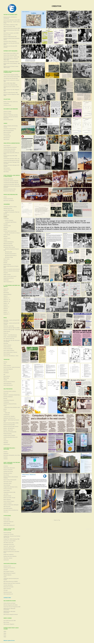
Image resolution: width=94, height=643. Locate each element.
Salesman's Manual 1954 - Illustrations (12, 329)
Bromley (5, 398)
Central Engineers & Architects (10, 147)
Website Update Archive (9, 640)
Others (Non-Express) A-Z (9, 525)
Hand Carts (6, 371)
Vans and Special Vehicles (9, 381)
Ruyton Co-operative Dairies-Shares (11, 271)
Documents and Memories (11, 109)
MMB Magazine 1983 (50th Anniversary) (9, 612)
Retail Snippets (7, 354)
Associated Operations (10, 563)
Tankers (5, 379)
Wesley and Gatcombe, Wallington (11, 504)
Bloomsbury (6, 292)
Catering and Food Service (9, 567)
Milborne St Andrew (8, 243)
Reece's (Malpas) (7, 499)
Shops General (7, 331)
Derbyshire (6, 453)
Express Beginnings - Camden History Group (12, 22)
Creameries (7, 204)
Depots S (6, 310)
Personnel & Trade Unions (9, 190)
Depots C (6, 296)
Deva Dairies (6, 475)
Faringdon (6, 224)
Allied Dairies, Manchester (9, 468)
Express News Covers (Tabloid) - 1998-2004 (12, 64)
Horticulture (6, 560)
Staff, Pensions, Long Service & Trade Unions (12, 176)
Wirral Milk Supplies (8, 508)
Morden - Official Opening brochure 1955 (11, 420)
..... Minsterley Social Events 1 (10, 253)
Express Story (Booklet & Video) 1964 (12, 20)
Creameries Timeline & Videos (10, 206)
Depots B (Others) (7, 294)
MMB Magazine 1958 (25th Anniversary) (9, 609)
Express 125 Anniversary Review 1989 (12, 28)
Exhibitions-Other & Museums (10, 41)
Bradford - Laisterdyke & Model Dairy (12, 395)
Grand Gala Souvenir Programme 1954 (12, 606)
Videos (5, 123)
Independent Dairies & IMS (9, 492)
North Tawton (7, 259)
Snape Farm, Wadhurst (8, 554)
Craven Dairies (7, 520)
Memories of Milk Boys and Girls (11, 115)
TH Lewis (6, 590)
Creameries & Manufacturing (10, 128)
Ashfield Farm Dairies (8, 471)
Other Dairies (6, 139)
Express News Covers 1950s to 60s (11, 53)
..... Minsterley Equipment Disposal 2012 (11, 249)
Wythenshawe (7, 444)
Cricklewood (6, 402)
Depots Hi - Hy (7, 301)
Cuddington (6, 218)
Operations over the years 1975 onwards (10, 46)
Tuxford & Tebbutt (7, 503)
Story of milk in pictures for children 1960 (11, 80)
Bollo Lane (6, 393)
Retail (5, 317)
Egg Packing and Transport (9, 573)
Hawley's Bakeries (7, 575)
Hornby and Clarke (8, 488)
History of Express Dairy (10, 14)
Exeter (5, 411)
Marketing (6, 343)
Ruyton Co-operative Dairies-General (12, 269)
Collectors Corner (7, 105)
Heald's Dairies (7, 523)
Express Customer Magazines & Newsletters (12, 71)
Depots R (6, 308)
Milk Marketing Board (10, 600)
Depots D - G (6, 298)
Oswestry (6, 261)
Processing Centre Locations (10, 391)
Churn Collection (7, 365)
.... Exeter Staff (7, 412)
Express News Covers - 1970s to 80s (11, 57)
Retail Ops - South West (9, 326)
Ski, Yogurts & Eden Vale (9, 338)
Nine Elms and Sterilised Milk (10, 431)
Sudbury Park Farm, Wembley (10, 556)
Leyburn (5, 240)
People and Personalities (11, 194)
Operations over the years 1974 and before (11, 43)
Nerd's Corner (8, 618)
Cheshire (5, 451)
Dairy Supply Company (9, 571)
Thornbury (6, 440)
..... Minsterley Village (8, 257)
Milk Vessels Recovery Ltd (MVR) (11, 581)
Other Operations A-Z (8, 594)
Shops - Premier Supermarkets (10, 336)
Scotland (5, 457)
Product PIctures (7, 347)
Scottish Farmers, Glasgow (9, 435)
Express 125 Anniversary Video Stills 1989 (11, 30)
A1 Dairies (6, 466)
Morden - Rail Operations (9, 428)
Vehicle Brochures (7, 383)
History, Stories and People (9, 603)
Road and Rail (7, 134)
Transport (7, 359)
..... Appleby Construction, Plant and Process (11, 212)
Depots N (6, 305)
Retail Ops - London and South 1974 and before (11, 320)
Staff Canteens (7, 168)
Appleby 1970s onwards (9, 210)
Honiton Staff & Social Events (10, 231)
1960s (5, 633)
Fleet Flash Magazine (8, 369)
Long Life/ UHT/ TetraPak (9, 416)
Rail (4, 374)
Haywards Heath (7, 225)
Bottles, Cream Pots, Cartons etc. (11, 101)
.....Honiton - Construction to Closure (12, 233)
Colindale (6, 569)
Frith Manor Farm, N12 (8, 542)
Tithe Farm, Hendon (8, 558)
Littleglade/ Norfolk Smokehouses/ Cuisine (11, 579)
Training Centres (7, 170)
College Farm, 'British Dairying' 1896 (11, 539)
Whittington (6, 280)
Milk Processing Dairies (9, 130)
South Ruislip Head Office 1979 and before (11, 153)
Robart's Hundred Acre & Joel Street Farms (11, 552)
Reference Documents (8, 119)
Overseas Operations (8, 585)
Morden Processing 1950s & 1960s (11, 423)
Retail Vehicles (7, 376)
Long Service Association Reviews (11, 182)
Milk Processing (8, 389)
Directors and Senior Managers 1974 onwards (11, 165)
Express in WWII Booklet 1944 (10, 36)
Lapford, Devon (7, 238)
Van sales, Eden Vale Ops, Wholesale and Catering (12, 341)
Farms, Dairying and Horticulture (9, 529)
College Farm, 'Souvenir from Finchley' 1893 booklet (12, 536)
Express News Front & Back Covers (11, 628)
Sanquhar (6, 272)
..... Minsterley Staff (8, 252)
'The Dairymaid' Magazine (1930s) (11, 74)
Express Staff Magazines (10, 51)
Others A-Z (6, 512)
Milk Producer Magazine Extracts (11, 614)
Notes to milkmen (7, 345)
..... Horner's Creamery (8, 220)
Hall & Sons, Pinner (8, 481)
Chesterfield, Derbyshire (9, 400)
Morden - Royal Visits (8, 430)
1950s (5, 631)
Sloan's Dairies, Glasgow (9, 501)
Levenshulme (6, 414)
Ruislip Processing (8, 433)
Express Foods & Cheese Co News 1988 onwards (11, 67)
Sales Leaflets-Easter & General (10, 352)
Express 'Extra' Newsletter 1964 (10, 55)
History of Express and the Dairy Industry (11, 126)
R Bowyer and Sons (8, 473)
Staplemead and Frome (9, 278)
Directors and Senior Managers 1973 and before (11, 163)
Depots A (6, 290)
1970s (5, 635)
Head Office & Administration (12, 143)
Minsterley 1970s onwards (9, 247)
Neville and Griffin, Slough (9, 497)
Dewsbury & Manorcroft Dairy (10, 403)
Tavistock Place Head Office (10, 149)
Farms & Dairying (7, 532)
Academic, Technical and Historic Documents (11, 117)
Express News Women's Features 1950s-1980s (11, 59)
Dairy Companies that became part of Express (12, 463)
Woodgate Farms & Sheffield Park (11, 510)
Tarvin (5, 439)
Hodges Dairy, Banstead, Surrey (10, 487)
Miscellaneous (7, 137)
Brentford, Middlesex (8, 396)
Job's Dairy (6, 494)
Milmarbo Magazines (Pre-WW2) (10, 605)
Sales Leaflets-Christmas (9, 350)
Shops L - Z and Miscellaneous (10, 335)
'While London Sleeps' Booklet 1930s (12, 76)
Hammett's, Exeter (7, 483)
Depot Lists (6, 289)
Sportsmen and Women (9, 200)
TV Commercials (7, 136)
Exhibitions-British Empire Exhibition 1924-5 (12, 39)
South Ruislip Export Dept (9, 151)
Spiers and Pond (7, 588)
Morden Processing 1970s (9, 424)
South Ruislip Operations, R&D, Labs (11, 158)
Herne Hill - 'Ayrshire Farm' (9, 546)
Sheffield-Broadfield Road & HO (10, 437)
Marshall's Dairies (7, 495)
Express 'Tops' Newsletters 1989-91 (11, 61)
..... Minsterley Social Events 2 (10, 255)
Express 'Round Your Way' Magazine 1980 (11, 90)
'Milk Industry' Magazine (9, 624)
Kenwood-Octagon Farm (9, 548)
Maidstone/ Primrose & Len (9, 418)
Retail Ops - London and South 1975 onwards (11, 323)
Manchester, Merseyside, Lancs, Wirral (12, 455)
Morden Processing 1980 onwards (11, 426)
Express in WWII (7, 34)
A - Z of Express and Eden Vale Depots (12, 286)
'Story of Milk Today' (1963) (9, 83)
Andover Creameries (8, 469)
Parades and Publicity (8, 198)
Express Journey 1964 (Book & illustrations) (10, 17)
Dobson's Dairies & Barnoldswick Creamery (11, 477)
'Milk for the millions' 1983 (9, 26)
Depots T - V (6, 312)
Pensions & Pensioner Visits (10, 189)
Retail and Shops (7, 132)
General (5, 362)
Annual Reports (7, 145)
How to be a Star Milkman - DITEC (11, 355)
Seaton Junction (7, 274)
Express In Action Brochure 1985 (11, 92)
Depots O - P (6, 307)
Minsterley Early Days (8, 245)
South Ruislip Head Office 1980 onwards (10, 156)
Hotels (5, 576)
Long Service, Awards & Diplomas (11, 180)
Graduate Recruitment (8, 179)
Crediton (5, 216)
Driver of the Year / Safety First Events (12, 367)
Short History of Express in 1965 (11, 24)
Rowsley (5, 262)
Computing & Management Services (11, 160)
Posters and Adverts (8, 348)
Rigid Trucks (6, 378)
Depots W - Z (6, 314)
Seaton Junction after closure (10, 276)
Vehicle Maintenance (8, 385)
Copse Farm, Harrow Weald (9, 540)
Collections (7, 99)
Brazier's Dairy (7, 518)
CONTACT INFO (7, 597)
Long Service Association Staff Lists (11, 184)
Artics (5, 363)
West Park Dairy (7, 506)
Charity (5, 197)
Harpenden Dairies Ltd (8, 521)
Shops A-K (6, 333)
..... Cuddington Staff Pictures (10, 222)
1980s (5, 636)
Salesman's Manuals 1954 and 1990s (12, 327)
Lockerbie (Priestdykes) (9, 241)
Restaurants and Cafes (8, 586)
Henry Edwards (7, 485)
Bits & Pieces (6, 622)
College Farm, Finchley (8, 534)
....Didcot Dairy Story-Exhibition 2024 (12, 407)
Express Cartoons (7, 113)
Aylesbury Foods (7, 566)
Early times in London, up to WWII (11, 33)
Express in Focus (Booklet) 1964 (10, 85)
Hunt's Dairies (7, 490)
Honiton (5, 229)
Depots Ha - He (7, 299)
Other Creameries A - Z (8, 281)
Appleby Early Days (8, 208)
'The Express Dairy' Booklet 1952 (11, 78)
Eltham (5, 409)
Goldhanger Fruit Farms (9, 544)
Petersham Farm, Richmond (10, 549)
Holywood (6, 227)
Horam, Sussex (7, 234)
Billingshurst (6, 215)
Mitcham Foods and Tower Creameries (12, 583)
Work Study (6, 171)
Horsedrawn (6, 372)
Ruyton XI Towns (7, 264)
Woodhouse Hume (8, 592)
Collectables (6, 103)
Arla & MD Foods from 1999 (10, 620)
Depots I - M (6, 303)
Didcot (5, 405)
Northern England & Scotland (9, 448)
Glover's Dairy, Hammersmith (10, 479)
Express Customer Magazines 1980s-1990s (11, 95)
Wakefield (6, 442)
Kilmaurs (5, 236)
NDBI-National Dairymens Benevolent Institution (12, 186)
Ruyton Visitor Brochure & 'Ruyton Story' (11, 267)
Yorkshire (6, 458)
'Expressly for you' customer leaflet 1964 (11, 87)
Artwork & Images (7, 111)
